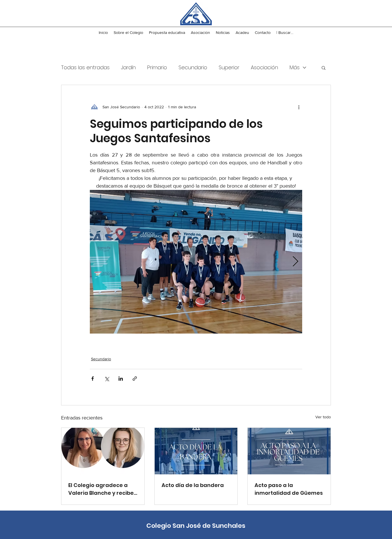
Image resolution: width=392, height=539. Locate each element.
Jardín (128, 67)
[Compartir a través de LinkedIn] (120, 378)
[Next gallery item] (295, 261)
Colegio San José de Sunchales (195, 525)
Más (295, 67)
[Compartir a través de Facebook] (92, 378)
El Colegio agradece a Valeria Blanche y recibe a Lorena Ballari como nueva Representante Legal (101, 489)
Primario (157, 67)
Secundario (192, 67)
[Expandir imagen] (196, 262)
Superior (229, 67)
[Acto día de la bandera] (196, 451)
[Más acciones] (298, 106)
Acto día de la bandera (193, 485)
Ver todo (323, 417)
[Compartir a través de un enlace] (134, 378)
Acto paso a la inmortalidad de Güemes (289, 489)
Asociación (264, 67)
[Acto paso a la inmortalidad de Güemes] (289, 451)
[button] (323, 67)
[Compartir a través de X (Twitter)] (106, 378)
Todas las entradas (85, 67)
